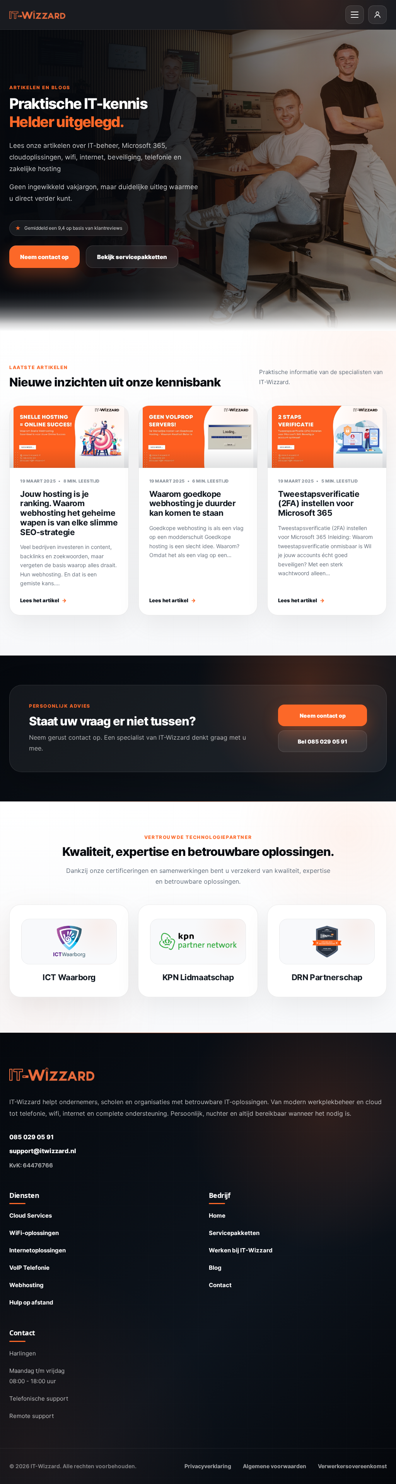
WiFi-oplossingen (34, 1233)
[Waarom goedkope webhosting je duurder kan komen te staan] (198, 437)
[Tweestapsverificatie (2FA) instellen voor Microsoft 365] (327, 437)
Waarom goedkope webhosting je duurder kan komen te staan (192, 503)
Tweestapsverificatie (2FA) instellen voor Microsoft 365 (318, 503)
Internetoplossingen (37, 1250)
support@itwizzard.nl (42, 1151)
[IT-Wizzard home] (37, 14)
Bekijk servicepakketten (132, 257)
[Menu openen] (354, 14)
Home (217, 1215)
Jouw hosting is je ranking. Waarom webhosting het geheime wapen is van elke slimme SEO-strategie (69, 513)
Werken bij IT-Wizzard (241, 1250)
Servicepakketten (234, 1233)
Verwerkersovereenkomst (352, 1466)
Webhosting (26, 1285)
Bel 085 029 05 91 (322, 741)
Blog (215, 1267)
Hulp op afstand (31, 1302)
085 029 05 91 (31, 1137)
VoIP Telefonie (29, 1267)
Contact (220, 1285)
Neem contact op (44, 257)
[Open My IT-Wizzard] (377, 14)
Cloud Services (30, 1215)
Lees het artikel (43, 600)
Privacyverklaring (207, 1466)
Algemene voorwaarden (274, 1466)
